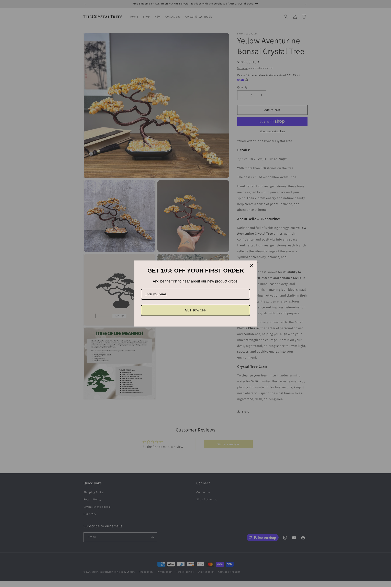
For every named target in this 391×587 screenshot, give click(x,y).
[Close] (252, 265)
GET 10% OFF (195, 310)
